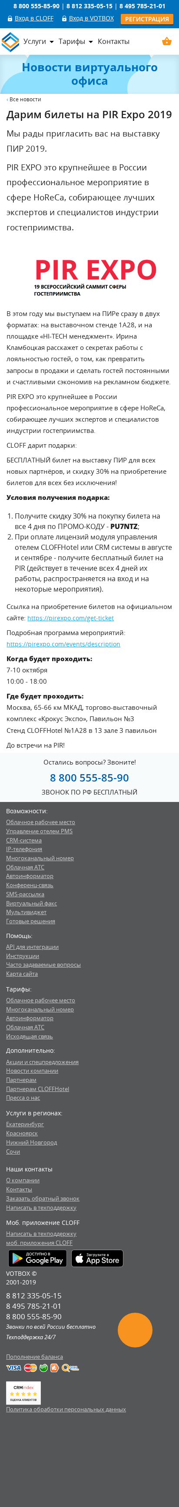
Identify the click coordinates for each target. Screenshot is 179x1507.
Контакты (113, 41)
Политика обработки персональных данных (66, 1409)
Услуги (34, 41)
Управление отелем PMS (39, 831)
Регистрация (147, 19)
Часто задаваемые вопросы (43, 964)
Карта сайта (22, 974)
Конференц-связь (29, 885)
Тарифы (72, 41)
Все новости (25, 99)
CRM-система (24, 840)
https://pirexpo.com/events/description (63, 644)
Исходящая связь (29, 1036)
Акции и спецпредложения (42, 1062)
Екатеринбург (25, 1124)
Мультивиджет (26, 912)
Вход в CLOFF (34, 18)
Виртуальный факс (31, 903)
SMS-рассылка (25, 894)
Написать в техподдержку (41, 1207)
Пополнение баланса (34, 1357)
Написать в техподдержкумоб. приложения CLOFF (41, 1238)
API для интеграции (32, 947)
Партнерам (21, 1080)
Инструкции (22, 956)
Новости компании (32, 1071)
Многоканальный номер (40, 858)
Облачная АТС (25, 867)
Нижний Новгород (31, 1142)
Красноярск (22, 1133)
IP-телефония (24, 849)
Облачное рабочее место (40, 822)
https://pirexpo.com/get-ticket (70, 618)
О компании (23, 1180)
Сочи (13, 1151)
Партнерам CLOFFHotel (37, 1089)
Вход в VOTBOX (91, 18)
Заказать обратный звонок (43, 1198)
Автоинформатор (29, 876)
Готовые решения (30, 921)
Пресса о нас (23, 1097)
